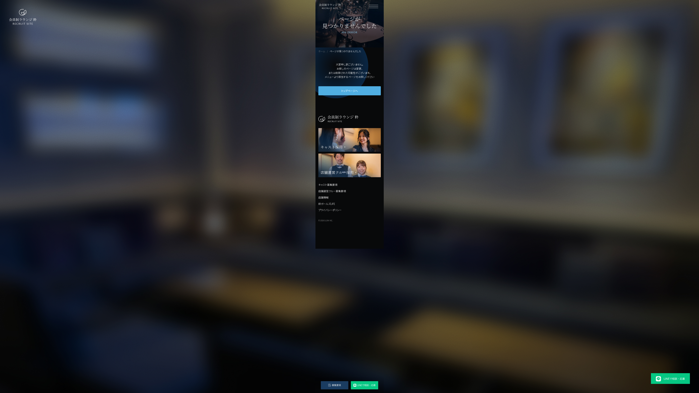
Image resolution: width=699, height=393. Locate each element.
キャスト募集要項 (327, 184)
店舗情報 (323, 197)
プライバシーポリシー (330, 210)
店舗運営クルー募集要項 (332, 191)
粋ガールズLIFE (326, 204)
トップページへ (349, 91)
